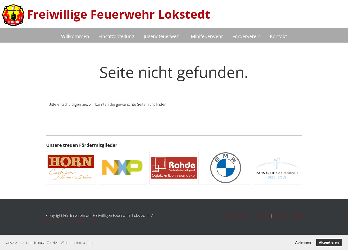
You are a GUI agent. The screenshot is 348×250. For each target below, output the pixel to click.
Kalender (281, 215)
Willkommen (75, 36)
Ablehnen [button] (303, 242)
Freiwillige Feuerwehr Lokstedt (118, 14)
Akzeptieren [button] (329, 242)
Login (297, 215)
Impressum (235, 215)
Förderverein (246, 36)
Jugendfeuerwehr (162, 36)
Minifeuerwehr (207, 36)
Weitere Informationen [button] (77, 242)
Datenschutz (259, 215)
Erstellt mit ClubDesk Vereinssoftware (71, 221)
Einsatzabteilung (116, 36)
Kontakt (278, 36)
